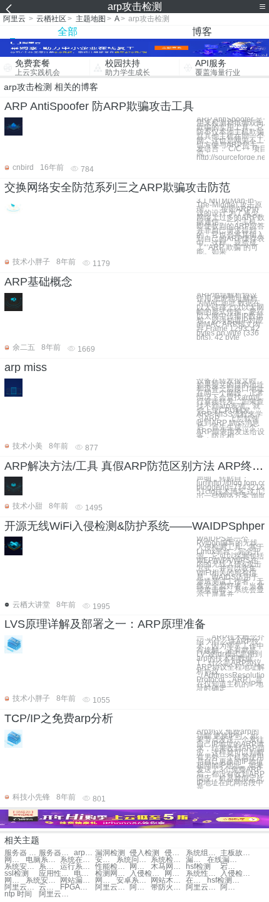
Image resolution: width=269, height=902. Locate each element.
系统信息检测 (49, 866)
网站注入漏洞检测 (175, 873)
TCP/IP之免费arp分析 (58, 718)
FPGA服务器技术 (77, 887)
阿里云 (14, 18)
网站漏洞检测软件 (77, 880)
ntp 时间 (18, 894)
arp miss (25, 367)
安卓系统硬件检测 (133, 880)
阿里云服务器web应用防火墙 (112, 887)
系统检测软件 (168, 859)
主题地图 (91, 18)
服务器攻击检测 (56, 853)
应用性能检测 (56, 873)
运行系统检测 (77, 866)
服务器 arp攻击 (21, 853)
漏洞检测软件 (196, 859)
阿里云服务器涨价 (140, 887)
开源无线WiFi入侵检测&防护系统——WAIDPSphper (134, 526)
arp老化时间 (84, 853)
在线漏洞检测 (224, 859)
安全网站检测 (105, 859)
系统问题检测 (133, 859)
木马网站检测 (168, 866)
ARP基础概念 (38, 281)
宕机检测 (230, 866)
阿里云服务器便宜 (203, 887)
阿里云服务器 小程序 (230, 887)
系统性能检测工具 (203, 873)
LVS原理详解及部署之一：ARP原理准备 (105, 624)
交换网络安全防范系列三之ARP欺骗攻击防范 (117, 187)
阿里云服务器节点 (56, 894)
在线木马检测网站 (196, 880)
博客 (202, 31)
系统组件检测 (203, 853)
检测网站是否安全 (112, 873)
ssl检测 (16, 873)
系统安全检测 (43, 880)
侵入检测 (144, 853)
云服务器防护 (49, 887)
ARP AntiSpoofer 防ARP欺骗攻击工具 (99, 106)
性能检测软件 (112, 866)
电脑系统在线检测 (84, 873)
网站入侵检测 (15, 880)
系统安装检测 (21, 866)
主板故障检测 (237, 853)
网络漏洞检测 (15, 859)
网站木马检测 (140, 866)
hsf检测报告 (224, 880)
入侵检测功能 (237, 873)
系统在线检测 (77, 859)
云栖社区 (51, 18)
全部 (68, 31)
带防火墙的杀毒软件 (168, 887)
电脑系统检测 (43, 859)
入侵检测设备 (146, 873)
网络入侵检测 (105, 880)
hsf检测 (198, 866)
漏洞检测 (110, 853)
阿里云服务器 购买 (21, 887)
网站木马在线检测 (168, 880)
